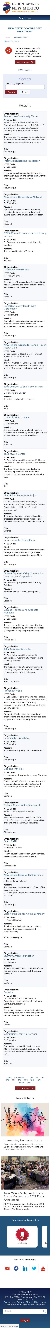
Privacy (20, 1302)
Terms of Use (32, 1302)
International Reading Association (22, 160)
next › (21, 1082)
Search (8, 37)
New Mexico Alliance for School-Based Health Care (25, 346)
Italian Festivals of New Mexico (20, 540)
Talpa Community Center (17, 649)
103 (26, 1080)
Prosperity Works (13, 690)
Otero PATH (10, 841)
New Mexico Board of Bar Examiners (23, 874)
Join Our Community (25, 1259)
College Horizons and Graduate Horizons (21, 611)
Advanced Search (21, 37)
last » (29, 1082)
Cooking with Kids (14, 768)
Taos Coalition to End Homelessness (23, 386)
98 (37, 1077)
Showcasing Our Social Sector (23, 1140)
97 (32, 1077)
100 (7, 1080)
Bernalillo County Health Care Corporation (20, 307)
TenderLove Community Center (21, 116)
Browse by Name (12, 41)
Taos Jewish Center (14, 453)
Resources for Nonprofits (25, 1220)
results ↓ (25, 70)
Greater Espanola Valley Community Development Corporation (23, 575)
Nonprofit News (25, 1098)
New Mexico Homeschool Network (23, 197)
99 (42, 1077)
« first (9, 1077)
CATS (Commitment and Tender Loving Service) (25, 234)
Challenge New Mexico (16, 269)
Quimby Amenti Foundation (19, 955)
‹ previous (19, 1077)
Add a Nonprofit (25, 62)
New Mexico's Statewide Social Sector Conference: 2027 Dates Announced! (24, 1196)
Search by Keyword (14, 83)
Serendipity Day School (16, 737)
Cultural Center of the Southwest (22, 805)
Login (25, 1320)
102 (19, 1080)
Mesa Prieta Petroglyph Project (20, 495)
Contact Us (9, 1302)
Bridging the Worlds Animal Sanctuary (24, 913)
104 (32, 1080)
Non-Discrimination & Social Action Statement (26, 1303)
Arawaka (8, 992)
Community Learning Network (20, 1033)
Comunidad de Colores (16, 417)
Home (22, 8)
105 (38, 1080)
